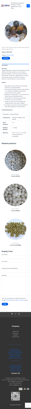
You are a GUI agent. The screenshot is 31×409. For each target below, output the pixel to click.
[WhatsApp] (15, 313)
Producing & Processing (11, 47)
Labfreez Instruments (15, 365)
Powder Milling (21, 47)
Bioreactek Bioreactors (15, 367)
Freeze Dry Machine (15, 369)
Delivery (15, 335)
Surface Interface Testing (14, 358)
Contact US (15, 336)
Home (3, 47)
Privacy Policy (9, 300)
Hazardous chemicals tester (15, 352)
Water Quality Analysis (15, 351)
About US (15, 331)
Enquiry (5, 58)
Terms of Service (20, 300)
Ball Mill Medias (10, 55)
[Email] (19, 313)
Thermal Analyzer (14, 349)
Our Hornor (15, 333)
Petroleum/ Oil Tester (14, 356)
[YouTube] (12, 313)
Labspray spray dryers (15, 370)
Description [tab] (5, 65)
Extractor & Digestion (14, 354)
